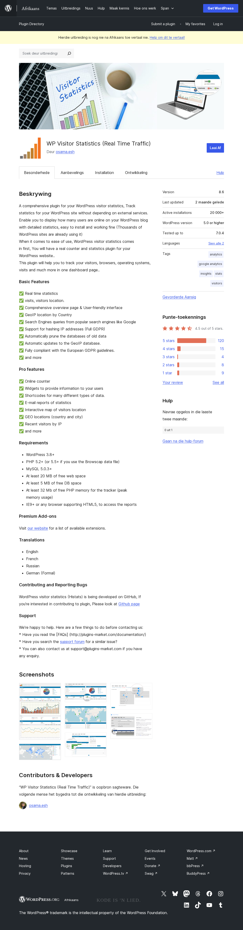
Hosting (25, 866)
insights (206, 273)
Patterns (67, 873)
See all (218, 382)
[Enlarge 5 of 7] (100, 739)
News (23, 858)
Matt (192, 858)
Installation (104, 172)
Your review (173, 382)
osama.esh (65, 151)
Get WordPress (221, 8)
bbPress (195, 866)
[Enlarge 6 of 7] (146, 689)
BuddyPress (198, 873)
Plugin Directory (31, 24)
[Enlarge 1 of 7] (54, 689)
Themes (67, 858)
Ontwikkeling (136, 172)
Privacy (25, 873)
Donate (152, 866)
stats (218, 273)
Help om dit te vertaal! (167, 37)
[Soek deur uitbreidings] (69, 53)
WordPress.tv (115, 873)
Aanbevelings (72, 172)
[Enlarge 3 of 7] (100, 689)
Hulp (220, 172)
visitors (217, 283)
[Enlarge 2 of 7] (54, 750)
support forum (72, 641)
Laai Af (215, 148)
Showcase (69, 851)
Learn (107, 851)
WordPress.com (201, 851)
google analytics (210, 264)
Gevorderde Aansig (179, 297)
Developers (112, 866)
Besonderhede (37, 172)
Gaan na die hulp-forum (183, 441)
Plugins (66, 866)
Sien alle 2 (216, 243)
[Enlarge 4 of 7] (100, 712)
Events (150, 858)
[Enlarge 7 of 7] (146, 719)
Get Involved (155, 851)
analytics (216, 254)
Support (109, 858)
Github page (129, 603)
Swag (151, 873)
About (23, 851)
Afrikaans (71, 900)
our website (38, 528)
